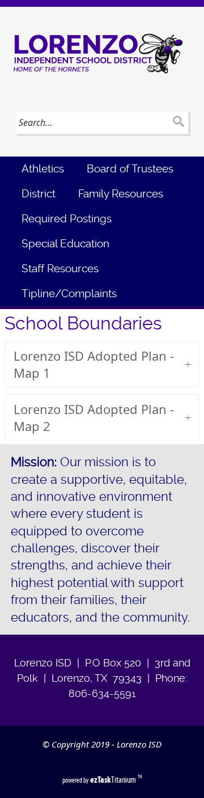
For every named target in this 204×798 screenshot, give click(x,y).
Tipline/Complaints (69, 293)
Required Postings (67, 218)
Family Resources (120, 193)
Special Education (65, 243)
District (39, 193)
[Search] (178, 122)
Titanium (114, 779)
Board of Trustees (130, 168)
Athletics (43, 168)
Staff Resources (60, 268)
